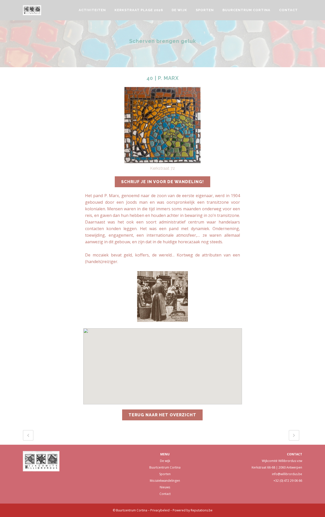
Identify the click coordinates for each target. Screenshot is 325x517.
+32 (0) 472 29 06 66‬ (287, 480)
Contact (165, 494)
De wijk (165, 461)
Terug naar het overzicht (162, 414)
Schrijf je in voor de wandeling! (162, 181)
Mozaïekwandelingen (165, 480)
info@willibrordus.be (287, 474)
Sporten (165, 474)
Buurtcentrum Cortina (165, 467)
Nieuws (165, 487)
